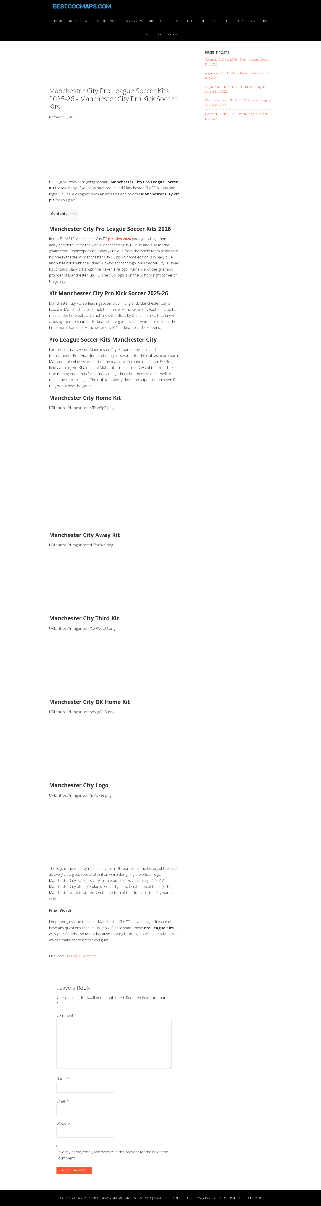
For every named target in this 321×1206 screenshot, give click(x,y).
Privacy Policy (204, 1198)
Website (63, 1123)
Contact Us (180, 1198)
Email (62, 1101)
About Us (161, 1198)
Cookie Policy (229, 1198)
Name (63, 1078)
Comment (66, 1015)
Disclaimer (252, 1198)
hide (72, 214)
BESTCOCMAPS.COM (102, 1198)
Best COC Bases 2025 (82, 7)
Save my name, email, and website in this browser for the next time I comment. (112, 1155)
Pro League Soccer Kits (80, 956)
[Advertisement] (114, 59)
